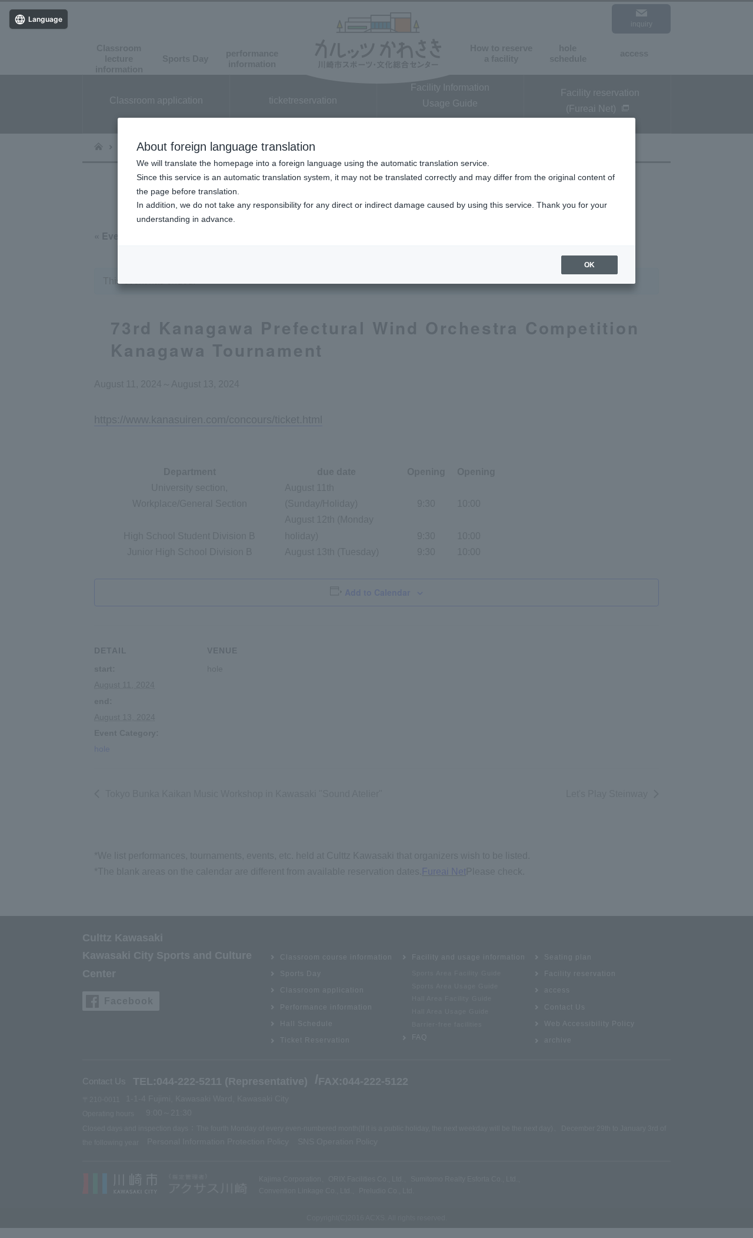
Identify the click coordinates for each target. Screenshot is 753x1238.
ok (589, 265)
